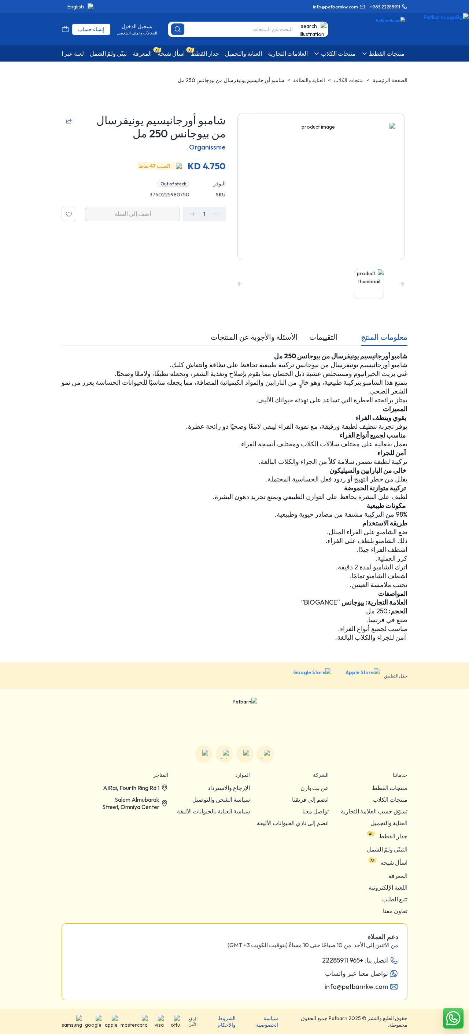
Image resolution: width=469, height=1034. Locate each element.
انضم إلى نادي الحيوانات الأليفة (293, 823)
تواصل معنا (315, 811)
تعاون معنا (395, 911)
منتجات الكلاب (349, 80)
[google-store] (306, 675)
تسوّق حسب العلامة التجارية (374, 811)
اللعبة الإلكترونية (388, 887)
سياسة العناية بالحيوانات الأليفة (213, 811)
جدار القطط (393, 836)
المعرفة (397, 875)
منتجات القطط (389, 787)
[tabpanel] (234, 497)
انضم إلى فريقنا (310, 799)
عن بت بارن (314, 787)
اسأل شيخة (393, 862)
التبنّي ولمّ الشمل (387, 849)
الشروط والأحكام (227, 1021)
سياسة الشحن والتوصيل (221, 799)
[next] (240, 284)
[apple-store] (358, 675)
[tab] (384, 337)
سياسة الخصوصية (267, 1021)
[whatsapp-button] (453, 1018)
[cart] (65, 29)
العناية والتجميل (388, 823)
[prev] (401, 284)
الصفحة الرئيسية (390, 80)
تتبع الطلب (394, 899)
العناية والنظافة (309, 80)
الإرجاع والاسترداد (229, 787)
